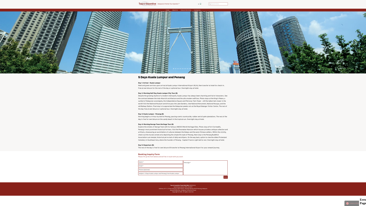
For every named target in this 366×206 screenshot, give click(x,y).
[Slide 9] (187, 68)
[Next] (355, 42)
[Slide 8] (185, 68)
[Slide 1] (173, 68)
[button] (185, 10)
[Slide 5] (180, 68)
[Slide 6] (182, 68)
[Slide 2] (175, 68)
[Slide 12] (192, 68)
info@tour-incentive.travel (188, 190)
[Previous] (11, 42)
